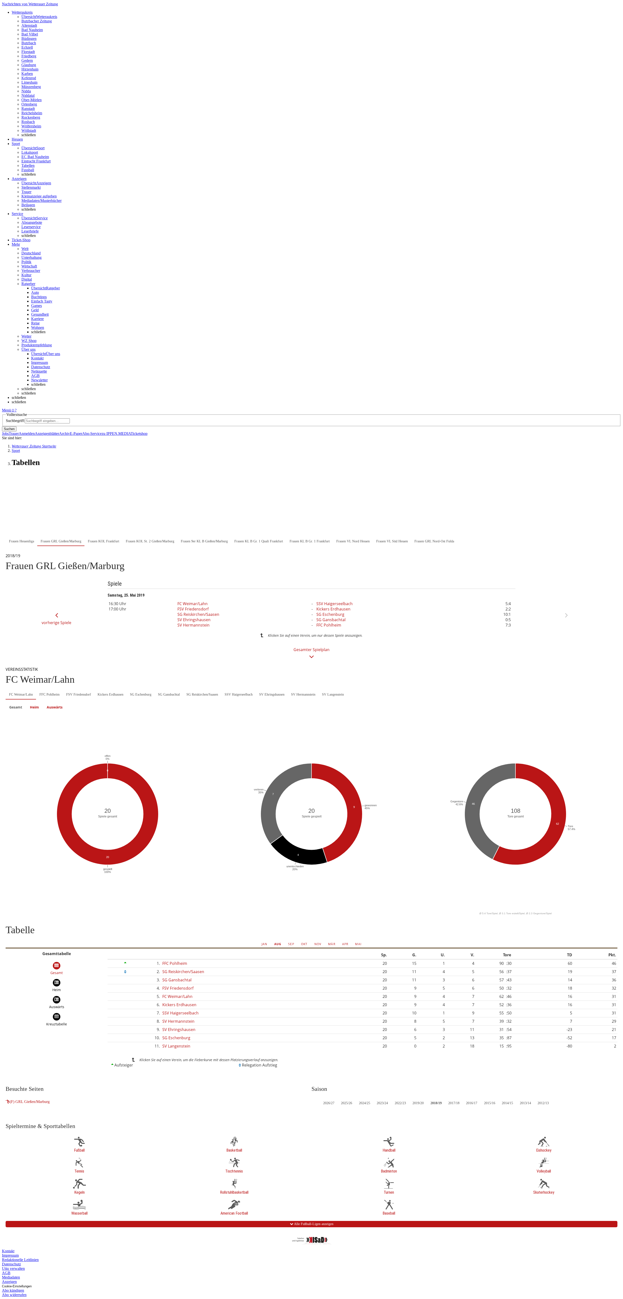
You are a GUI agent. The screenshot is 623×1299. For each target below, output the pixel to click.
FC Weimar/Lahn (192, 603)
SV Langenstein (333, 694)
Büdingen (29, 38)
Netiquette (39, 371)
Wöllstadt (28, 130)
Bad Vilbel (29, 34)
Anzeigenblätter (47, 433)
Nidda (26, 91)
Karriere (37, 319)
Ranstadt (28, 109)
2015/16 (489, 1103)
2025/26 (346, 1103)
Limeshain (29, 82)
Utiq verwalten (13, 1268)
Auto (35, 292)
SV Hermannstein (193, 625)
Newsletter (39, 380)
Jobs (5, 433)
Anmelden (27, 433)
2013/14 (525, 1103)
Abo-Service (92, 433)
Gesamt (15, 707)
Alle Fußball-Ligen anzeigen (313, 1224)
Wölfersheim (31, 126)
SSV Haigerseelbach (334, 603)
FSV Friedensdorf (193, 609)
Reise (35, 323)
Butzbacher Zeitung (36, 21)
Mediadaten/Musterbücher (41, 200)
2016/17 (471, 1103)
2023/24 (382, 1103)
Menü (6, 410)
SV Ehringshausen (194, 619)
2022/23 (400, 1103)
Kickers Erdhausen (333, 609)
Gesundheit (40, 314)
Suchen (9, 429)
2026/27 (328, 1103)
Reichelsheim (31, 113)
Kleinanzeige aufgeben (39, 196)
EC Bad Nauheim (35, 157)
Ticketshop (139, 433)
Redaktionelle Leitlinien (20, 1260)
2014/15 (507, 1103)
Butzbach (28, 43)
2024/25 (364, 1103)
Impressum (39, 362)
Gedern (27, 60)
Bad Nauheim (32, 30)
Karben (27, 74)
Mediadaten (11, 1277)
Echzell (27, 47)
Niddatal (28, 95)
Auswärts (55, 707)
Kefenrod (28, 78)
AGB (35, 376)
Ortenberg (29, 104)
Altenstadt (29, 25)
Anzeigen (9, 1282)
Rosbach (28, 122)
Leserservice (31, 227)
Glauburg (28, 65)
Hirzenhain (29, 69)
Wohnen (37, 327)
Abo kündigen (13, 1290)
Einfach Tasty (41, 301)
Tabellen (28, 165)
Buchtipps (39, 297)
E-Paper (76, 433)
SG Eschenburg (330, 614)
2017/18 (453, 1103)
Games (36, 306)
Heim (34, 707)
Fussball (27, 170)
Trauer (26, 192)
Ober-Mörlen (31, 100)
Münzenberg (31, 87)
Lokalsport (29, 152)
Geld (35, 310)
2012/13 (543, 1103)
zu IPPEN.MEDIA (116, 433)
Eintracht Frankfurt (36, 161)
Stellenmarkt (31, 187)
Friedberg (28, 56)
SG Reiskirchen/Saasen (198, 614)
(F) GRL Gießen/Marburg (30, 1102)
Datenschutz (40, 367)
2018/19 (436, 1103)
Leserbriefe (30, 231)
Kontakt (37, 358)
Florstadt (28, 52)
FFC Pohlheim (328, 625)
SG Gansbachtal (331, 619)
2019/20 (418, 1103)
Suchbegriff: (15, 421)
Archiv (64, 433)
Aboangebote (31, 222)
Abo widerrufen (14, 1295)
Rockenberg (30, 117)
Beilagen (28, 205)
